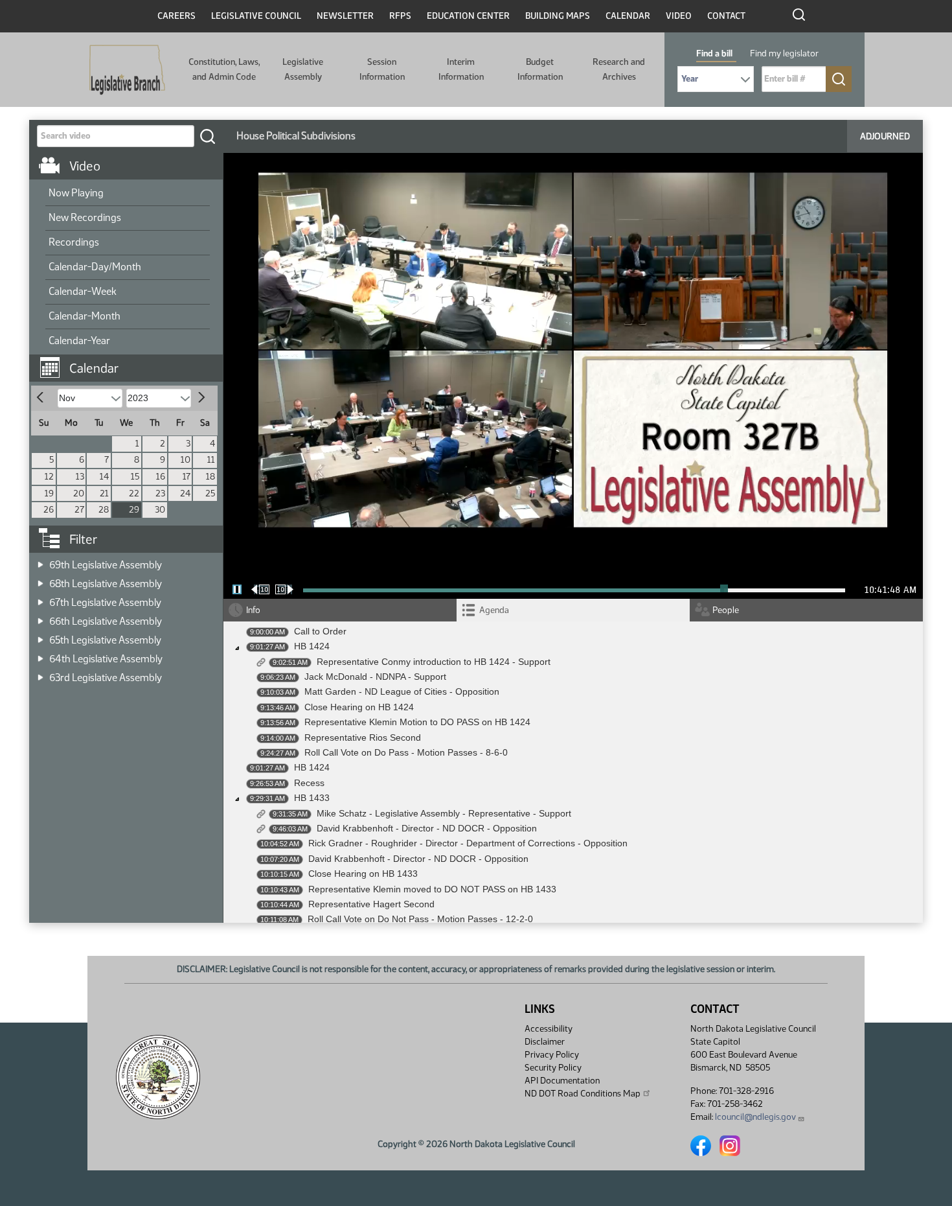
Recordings (74, 242)
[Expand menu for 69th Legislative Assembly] (40, 561)
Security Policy (553, 1067)
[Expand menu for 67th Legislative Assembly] (40, 598)
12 (49, 476)
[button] (131, 361)
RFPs (400, 15)
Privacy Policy (552, 1054)
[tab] (573, 610)
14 (104, 476)
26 (48, 509)
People (725, 610)
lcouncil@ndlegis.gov (755, 1116)
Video (679, 15)
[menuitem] (127, 193)
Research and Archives (619, 69)
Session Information (382, 69)
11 (211, 459)
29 (134, 509)
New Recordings (85, 217)
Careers (176, 15)
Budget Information (540, 69)
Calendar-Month (84, 316)
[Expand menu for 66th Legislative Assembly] (40, 617)
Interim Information (461, 69)
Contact (726, 15)
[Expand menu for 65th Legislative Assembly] (40, 636)
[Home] (127, 70)
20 (78, 493)
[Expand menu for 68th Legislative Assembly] (40, 580)
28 (103, 509)
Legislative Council (256, 15)
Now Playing (76, 193)
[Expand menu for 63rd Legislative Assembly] (40, 673)
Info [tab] (253, 610)
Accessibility (548, 1028)
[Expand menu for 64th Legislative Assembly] (40, 655)
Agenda (494, 610)
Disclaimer (545, 1041)
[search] (207, 136)
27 (79, 509)
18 (210, 476)
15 (135, 476)
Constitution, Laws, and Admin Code (224, 69)
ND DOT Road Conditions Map (582, 1093)
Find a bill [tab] (714, 53)
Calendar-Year (79, 340)
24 (185, 493)
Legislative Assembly (302, 69)
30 (160, 509)
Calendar (628, 15)
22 (134, 493)
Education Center (468, 15)
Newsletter (345, 15)
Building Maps (557, 15)
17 (186, 476)
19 (49, 493)
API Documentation (562, 1080)
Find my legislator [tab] (784, 53)
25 (210, 493)
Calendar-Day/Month (95, 267)
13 (80, 476)
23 (160, 493)
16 (160, 476)
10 (185, 459)
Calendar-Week (83, 291)
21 (104, 493)
